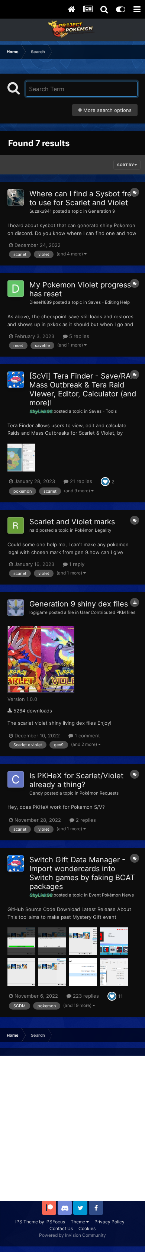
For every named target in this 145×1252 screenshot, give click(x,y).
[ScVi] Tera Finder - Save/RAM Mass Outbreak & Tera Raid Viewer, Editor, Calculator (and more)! (83, 389)
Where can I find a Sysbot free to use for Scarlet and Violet (82, 198)
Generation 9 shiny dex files (78, 603)
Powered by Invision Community (72, 1235)
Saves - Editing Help (109, 302)
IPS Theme (26, 1221)
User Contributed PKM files (107, 612)
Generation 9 (101, 211)
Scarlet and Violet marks (72, 521)
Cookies (87, 1228)
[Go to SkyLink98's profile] (15, 379)
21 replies (80, 481)
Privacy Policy (109, 1221)
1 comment (86, 735)
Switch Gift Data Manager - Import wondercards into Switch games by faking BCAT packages (82, 873)
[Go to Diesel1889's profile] (15, 288)
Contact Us (61, 1228)
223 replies (85, 996)
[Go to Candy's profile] (15, 779)
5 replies (78, 336)
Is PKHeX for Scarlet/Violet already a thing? (76, 780)
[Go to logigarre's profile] (15, 607)
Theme (78, 1221)
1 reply (76, 564)
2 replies (85, 820)
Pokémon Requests (99, 793)
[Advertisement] (72, 1128)
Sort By (126, 164)
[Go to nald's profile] (15, 525)
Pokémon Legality (93, 530)
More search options (107, 110)
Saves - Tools (103, 411)
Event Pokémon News (111, 895)
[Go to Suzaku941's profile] (15, 197)
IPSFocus (55, 1221)
